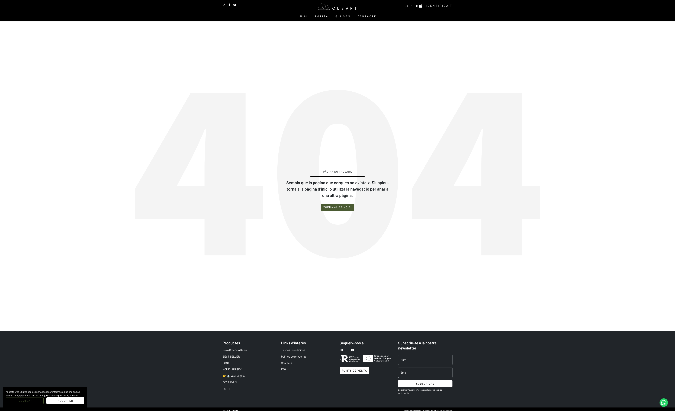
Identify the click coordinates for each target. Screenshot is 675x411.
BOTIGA (322, 16)
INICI (303, 16)
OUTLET (228, 389)
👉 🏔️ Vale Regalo (234, 376)
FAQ (283, 369)
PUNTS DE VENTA (354, 370)
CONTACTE (367, 16)
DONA (226, 363)
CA (408, 5)
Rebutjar (24, 400)
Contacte (286, 363)
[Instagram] (224, 4)
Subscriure (425, 383)
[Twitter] (229, 4)
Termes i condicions (293, 350)
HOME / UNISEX (232, 369)
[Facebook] (234, 4)
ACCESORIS (230, 382)
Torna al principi (337, 207)
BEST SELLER (231, 356)
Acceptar (65, 400)
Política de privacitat (293, 356)
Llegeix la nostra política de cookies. (59, 395)
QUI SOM (343, 16)
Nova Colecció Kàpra (235, 350)
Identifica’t (439, 5)
